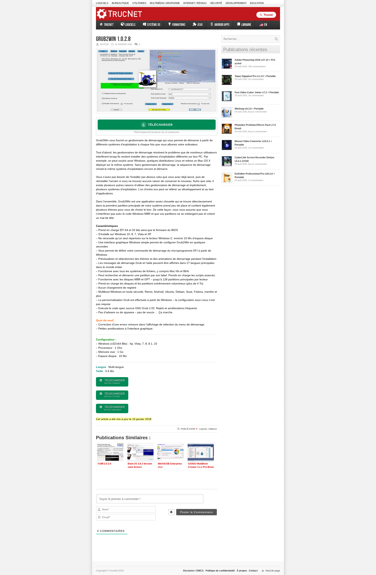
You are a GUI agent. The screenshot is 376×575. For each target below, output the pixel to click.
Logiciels (102, 3)
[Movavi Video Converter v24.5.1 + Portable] (226, 149)
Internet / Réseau (195, 3)
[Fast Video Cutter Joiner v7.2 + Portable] (226, 101)
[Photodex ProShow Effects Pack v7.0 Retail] (226, 133)
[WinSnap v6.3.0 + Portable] (226, 117)
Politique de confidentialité (220, 570)
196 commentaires (257, 66)
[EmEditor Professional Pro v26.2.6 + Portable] (226, 182)
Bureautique (120, 3)
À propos (242, 570)
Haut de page (273, 570)
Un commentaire (256, 79)
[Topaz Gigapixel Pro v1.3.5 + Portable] (226, 84)
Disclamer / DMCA (193, 570)
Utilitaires (139, 3)
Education (257, 3)
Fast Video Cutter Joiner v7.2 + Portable (257, 92)
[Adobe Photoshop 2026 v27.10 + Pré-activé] (226, 68)
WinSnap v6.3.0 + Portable (249, 108)
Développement (236, 3)
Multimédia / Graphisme (165, 3)
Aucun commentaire (257, 111)
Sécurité (216, 3)
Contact (253, 570)
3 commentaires (255, 180)
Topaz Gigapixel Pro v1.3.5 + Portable (255, 76)
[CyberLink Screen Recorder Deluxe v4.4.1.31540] (226, 166)
